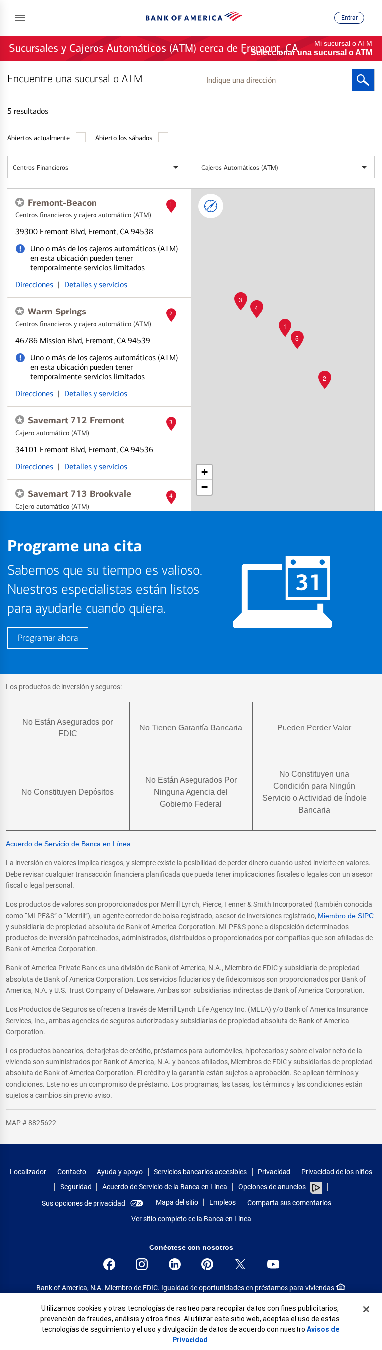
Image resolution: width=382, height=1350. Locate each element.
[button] (20, 18)
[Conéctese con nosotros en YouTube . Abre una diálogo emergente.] (273, 1264)
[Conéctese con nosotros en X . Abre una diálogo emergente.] (240, 1264)
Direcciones (34, 284)
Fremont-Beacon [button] (62, 202)
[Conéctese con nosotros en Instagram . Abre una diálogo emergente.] (142, 1264)
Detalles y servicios (95, 284)
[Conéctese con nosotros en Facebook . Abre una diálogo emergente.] (109, 1264)
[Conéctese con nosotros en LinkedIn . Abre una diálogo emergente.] (175, 1264)
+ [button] (204, 472)
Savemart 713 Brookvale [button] (79, 493)
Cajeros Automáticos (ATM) (239, 167)
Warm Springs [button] (57, 311)
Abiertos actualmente (38, 138)
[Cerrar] (366, 1309)
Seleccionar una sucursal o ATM (311, 52)
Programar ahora (48, 638)
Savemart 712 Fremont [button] (76, 420)
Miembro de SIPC (346, 916)
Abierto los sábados (124, 138)
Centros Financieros (40, 167)
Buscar (363, 80)
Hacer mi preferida (19, 202)
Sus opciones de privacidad (83, 1203)
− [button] (204, 487)
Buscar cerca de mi (210, 206)
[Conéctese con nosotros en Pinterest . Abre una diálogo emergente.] (207, 1264)
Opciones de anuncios (272, 1187)
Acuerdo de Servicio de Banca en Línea (68, 844)
